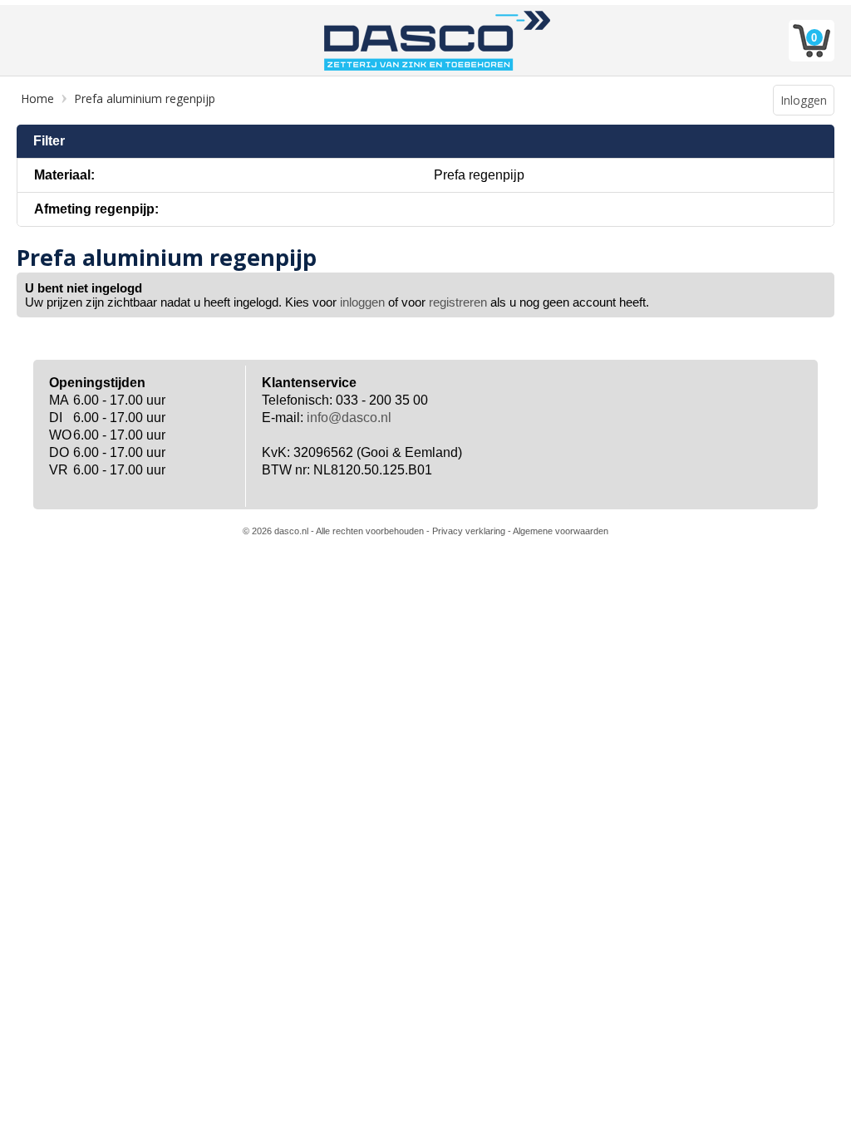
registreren (458, 302)
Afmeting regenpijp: (96, 209)
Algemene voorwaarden (560, 531)
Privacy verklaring (468, 531)
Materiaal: (64, 175)
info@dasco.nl (349, 417)
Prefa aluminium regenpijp (144, 98)
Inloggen (803, 100)
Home (37, 98)
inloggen (362, 302)
